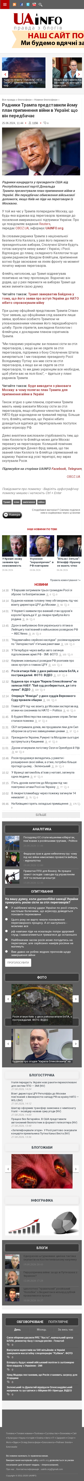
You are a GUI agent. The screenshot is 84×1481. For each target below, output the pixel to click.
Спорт (70, 1438)
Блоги (42, 1248)
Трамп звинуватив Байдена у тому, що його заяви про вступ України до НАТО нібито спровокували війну (40, 298)
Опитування (42, 891)
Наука (22, 1438)
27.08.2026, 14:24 (21, 1089)
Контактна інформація (27, 1469)
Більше (41, 814)
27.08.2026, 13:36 (21, 1137)
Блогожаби (42, 1147)
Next (80, 74)
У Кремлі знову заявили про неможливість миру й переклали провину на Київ (14, 565)
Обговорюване (30, 1322)
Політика (38, 1433)
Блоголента (48, 1442)
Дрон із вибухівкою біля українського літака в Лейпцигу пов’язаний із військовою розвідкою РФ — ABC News (44, 629)
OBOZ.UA (22, 228)
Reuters (44, 224)
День (17, 1329)
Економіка (65, 1433)
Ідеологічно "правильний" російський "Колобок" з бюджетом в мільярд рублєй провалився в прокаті (49, 1292)
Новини (41, 585)
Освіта (39, 1438)
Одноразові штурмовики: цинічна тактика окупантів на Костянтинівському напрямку (50, 1258)
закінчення (29, 502)
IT (53, 1438)
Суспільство (51, 1433)
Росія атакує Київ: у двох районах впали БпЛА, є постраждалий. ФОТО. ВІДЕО (42, 1018)
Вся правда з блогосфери (17, 99)
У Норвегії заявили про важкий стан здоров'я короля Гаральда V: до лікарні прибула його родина (41, 615)
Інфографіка (42, 1200)
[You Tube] (33, 5)
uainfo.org (44, 1460)
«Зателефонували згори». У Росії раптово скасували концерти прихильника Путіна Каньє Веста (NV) (44, 1132)
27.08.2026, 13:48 (21, 1125)
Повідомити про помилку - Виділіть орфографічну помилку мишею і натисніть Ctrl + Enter (40, 491)
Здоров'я (60, 1438)
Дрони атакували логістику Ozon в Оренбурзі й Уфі (45, 747)
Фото (42, 977)
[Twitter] (27, 5)
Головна (10, 1433)
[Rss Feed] (14, 5)
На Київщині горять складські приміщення (39, 803)
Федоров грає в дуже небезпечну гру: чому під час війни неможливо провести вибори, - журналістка (50, 857)
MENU (4, 4)
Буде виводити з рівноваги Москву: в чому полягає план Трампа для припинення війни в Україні (36, 390)
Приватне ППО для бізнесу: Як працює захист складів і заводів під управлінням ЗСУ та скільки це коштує (49, 874)
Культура (12, 1438)
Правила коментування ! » (65, 580)
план (16, 502)
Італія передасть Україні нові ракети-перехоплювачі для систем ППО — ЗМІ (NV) (44, 1084)
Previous (4, 74)
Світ (74, 1433)
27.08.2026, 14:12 (21, 1103)
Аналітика (42, 829)
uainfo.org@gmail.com (52, 1469)
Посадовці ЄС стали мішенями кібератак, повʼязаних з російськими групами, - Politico (50, 839)
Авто (47, 1438)
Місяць (41, 1329)
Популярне (58, 1322)
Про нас (10, 1469)
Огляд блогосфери (30, 1442)
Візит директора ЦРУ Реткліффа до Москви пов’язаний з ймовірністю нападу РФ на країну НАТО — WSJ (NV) (45, 1097)
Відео (16, 1442)
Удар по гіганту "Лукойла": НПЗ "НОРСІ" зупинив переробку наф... (23, 82)
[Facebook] (20, 5)
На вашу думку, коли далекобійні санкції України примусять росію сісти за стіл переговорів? (41, 900)
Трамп (6, 502)
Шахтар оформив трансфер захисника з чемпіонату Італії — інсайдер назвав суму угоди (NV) (43, 1109)
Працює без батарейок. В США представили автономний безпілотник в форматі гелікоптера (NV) (44, 1120)
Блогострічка (41, 1075)
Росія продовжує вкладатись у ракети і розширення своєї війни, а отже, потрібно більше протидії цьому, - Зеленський (44, 762)
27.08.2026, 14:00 (21, 1114)
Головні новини (24, 1433)
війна (41, 502)
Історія (30, 1438)
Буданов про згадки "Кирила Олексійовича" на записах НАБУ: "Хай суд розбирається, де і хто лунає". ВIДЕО (44, 685)
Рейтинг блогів (63, 1442)
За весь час (65, 1329)
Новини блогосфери (45, 99)
